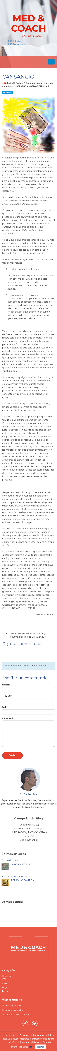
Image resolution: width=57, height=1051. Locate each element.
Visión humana (27, 839)
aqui (31, 1046)
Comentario (8, 718)
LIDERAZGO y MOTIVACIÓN (28, 86)
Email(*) (8, 696)
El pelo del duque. (11, 1005)
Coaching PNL (27, 824)
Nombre (7, 684)
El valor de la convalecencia (16, 1014)
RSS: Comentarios (16, 44)
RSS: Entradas (14, 41)
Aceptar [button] (40, 1047)
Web (4, 707)
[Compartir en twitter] (7, 92)
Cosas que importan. (13, 1010)
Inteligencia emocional (27, 828)
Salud (46, 86)
